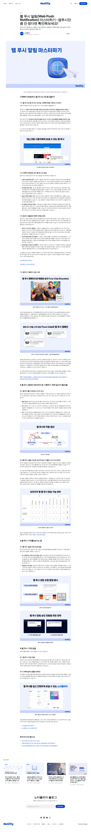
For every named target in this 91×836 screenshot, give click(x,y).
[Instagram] (49, 817)
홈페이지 (11, 3)
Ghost (85, 824)
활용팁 (43, 824)
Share (68, 33)
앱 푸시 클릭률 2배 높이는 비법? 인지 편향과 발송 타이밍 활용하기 (40, 745)
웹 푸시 (21, 12)
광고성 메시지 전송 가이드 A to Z (31, 740)
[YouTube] (47, 817)
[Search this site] (71, 3)
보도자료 (54, 824)
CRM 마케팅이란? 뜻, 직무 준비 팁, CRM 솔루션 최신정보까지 (38, 743)
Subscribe (83, 3)
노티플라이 (27, 33)
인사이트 (29, 824)
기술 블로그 (61, 824)
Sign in (76, 3)
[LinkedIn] (44, 817)
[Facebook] (41, 817)
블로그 (5, 3)
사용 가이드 (18, 3)
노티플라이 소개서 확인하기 (27, 264)
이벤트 (48, 824)
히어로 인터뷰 (36, 824)
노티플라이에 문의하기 (26, 260)
